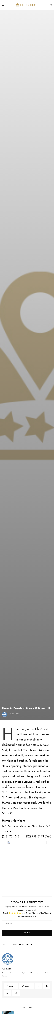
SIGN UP (27, 521)
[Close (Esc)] (50, 490)
